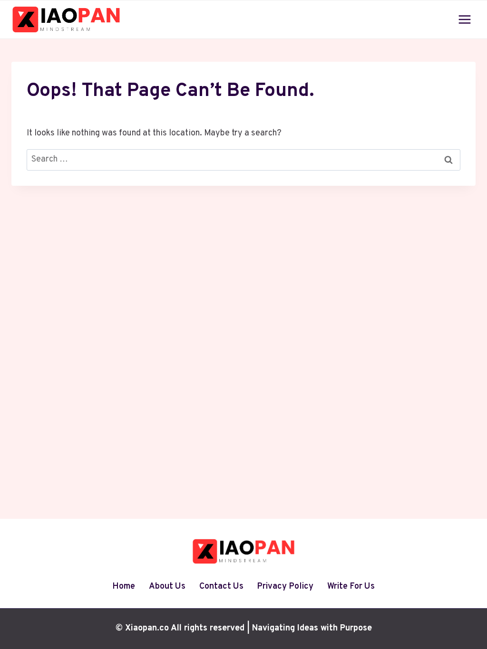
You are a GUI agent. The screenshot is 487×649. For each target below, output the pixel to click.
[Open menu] (464, 19)
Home (123, 586)
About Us (167, 586)
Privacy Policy (285, 586)
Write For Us (351, 586)
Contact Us (221, 586)
